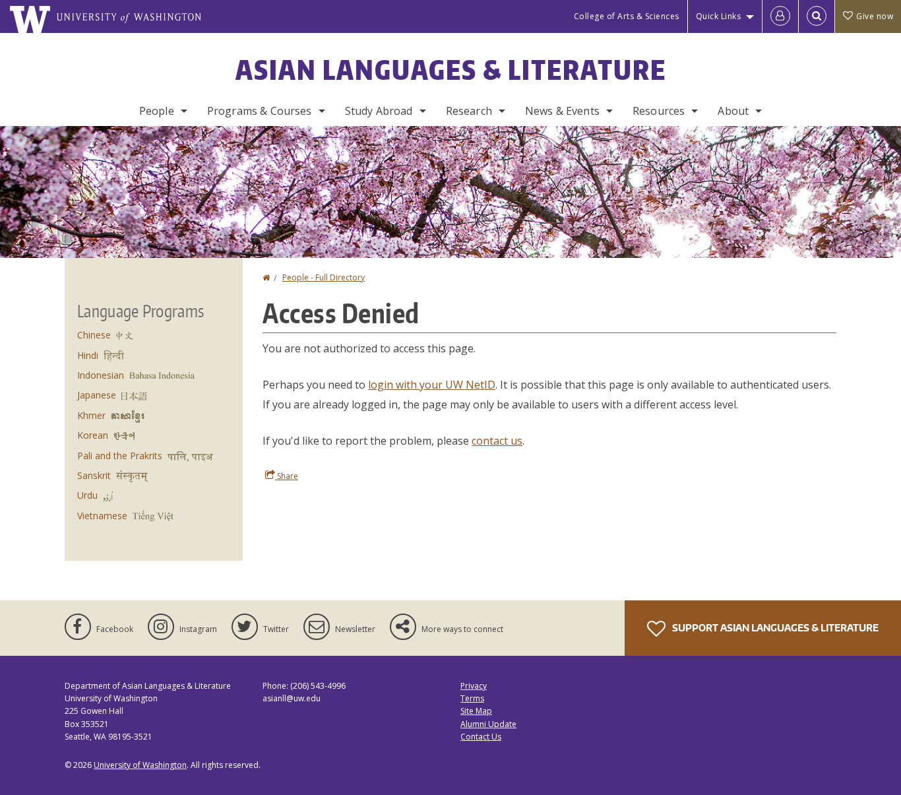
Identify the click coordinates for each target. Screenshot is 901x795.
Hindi (87, 355)
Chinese (94, 335)
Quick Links (718, 16)
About (733, 111)
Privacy (473, 685)
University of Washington (140, 765)
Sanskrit (94, 475)
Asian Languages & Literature (450, 70)
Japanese (96, 395)
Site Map (476, 710)
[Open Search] (816, 16)
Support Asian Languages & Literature (774, 627)
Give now (874, 16)
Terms (472, 698)
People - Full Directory (323, 277)
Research (469, 111)
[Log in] (780, 16)
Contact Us (480, 736)
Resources (659, 111)
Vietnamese (102, 515)
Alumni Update (488, 724)
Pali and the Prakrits (119, 455)
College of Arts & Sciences (626, 16)
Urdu (87, 495)
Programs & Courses (259, 111)
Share (286, 476)
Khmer (91, 415)
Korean (92, 435)
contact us (497, 440)
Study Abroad (379, 111)
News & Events (562, 111)
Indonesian (100, 375)
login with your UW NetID (431, 384)
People (156, 111)
